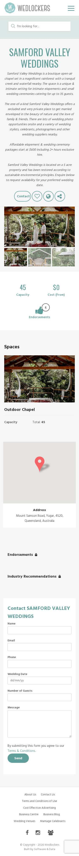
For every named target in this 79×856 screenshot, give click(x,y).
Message (14, 707)
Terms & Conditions (21, 751)
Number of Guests (20, 691)
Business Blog (51, 814)
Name (11, 624)
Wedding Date (17, 674)
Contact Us (48, 794)
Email (11, 640)
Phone (12, 657)
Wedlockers (27, 8)
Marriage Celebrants (52, 821)
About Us (30, 794)
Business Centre (29, 814)
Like (37, 196)
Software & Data (44, 849)
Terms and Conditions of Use (39, 801)
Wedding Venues (24, 821)
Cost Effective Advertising (39, 808)
